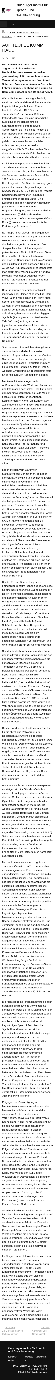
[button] (53, 2)
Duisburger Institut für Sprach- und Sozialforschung (32, 10)
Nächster (45, 1327)
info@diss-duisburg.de (36, 1372)
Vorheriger (10, 1327)
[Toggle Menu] (3, 24)
